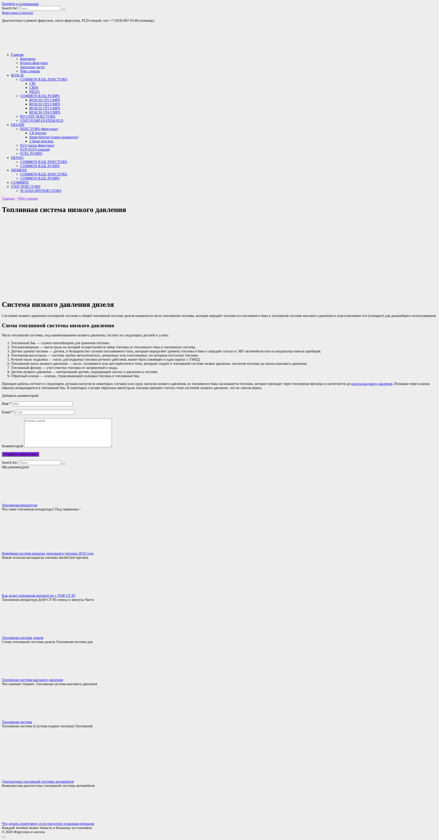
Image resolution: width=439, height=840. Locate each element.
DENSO (17, 158)
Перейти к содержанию (20, 4)
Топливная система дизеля (22, 638)
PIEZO (34, 92)
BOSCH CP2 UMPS (44, 104)
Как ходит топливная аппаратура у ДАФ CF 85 (38, 595)
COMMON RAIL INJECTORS (43, 79)
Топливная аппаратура (19, 505)
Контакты (27, 59)
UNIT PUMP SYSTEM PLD (41, 121)
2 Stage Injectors (41, 141)
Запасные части (32, 67)
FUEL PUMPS (31, 153)
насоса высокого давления (371, 384)
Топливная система (17, 722)
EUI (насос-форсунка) (37, 145)
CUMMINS (20, 182)
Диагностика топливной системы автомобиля (38, 781)
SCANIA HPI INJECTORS (40, 191)
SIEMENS (19, 170)
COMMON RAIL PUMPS (40, 96)
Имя (6, 404)
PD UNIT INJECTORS (37, 116)
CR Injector (37, 133)
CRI (32, 83)
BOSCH (17, 75)
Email (7, 412)
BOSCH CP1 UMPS (44, 100)
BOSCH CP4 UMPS (44, 112)
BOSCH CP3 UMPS (44, 108)
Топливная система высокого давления (32, 680)
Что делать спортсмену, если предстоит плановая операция (48, 824)
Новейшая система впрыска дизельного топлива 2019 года (48, 553)
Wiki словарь (30, 71)
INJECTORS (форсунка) (39, 129)
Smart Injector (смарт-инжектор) (53, 137)
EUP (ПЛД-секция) (35, 149)
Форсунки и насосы (17, 13)
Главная (17, 55)
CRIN (33, 88)
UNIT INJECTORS (25, 186)
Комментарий (12, 446)
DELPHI (17, 125)
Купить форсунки (34, 63)
